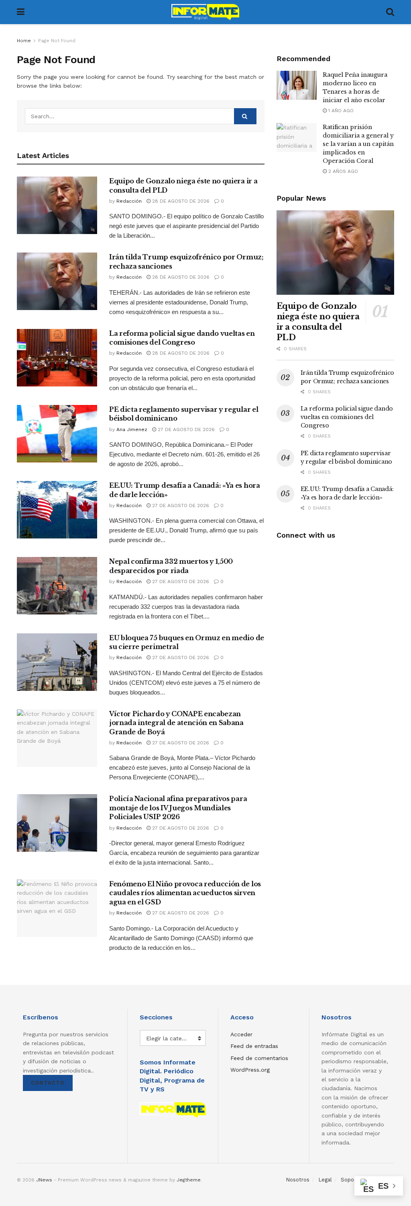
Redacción (129, 201)
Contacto (48, 1083)
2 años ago (342, 171)
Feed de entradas (254, 1046)
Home (24, 40)
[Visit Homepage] (205, 12)
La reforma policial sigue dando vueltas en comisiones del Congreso (347, 417)
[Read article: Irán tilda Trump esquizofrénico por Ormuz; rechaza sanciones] (57, 281)
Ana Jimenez (131, 429)
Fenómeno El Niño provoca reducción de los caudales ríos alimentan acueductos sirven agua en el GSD (185, 893)
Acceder (241, 1034)
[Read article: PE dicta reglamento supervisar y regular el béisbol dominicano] (57, 433)
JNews (44, 1180)
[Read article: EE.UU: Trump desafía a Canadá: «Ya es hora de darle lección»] (57, 509)
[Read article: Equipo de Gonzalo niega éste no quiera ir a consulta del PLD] (57, 205)
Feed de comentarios (259, 1058)
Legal (325, 1180)
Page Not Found (56, 40)
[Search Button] (390, 12)
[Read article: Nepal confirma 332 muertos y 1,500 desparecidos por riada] (57, 585)
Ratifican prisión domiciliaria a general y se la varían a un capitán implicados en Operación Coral (358, 143)
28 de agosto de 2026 (180, 201)
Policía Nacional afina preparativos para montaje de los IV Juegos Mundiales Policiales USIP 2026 (178, 808)
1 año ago (340, 110)
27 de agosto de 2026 (185, 429)
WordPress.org (250, 1069)
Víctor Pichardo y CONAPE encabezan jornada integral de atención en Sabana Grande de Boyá (176, 723)
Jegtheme (189, 1180)
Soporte (351, 1180)
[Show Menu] (20, 12)
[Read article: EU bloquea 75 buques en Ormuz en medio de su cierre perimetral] (57, 662)
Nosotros (297, 1180)
